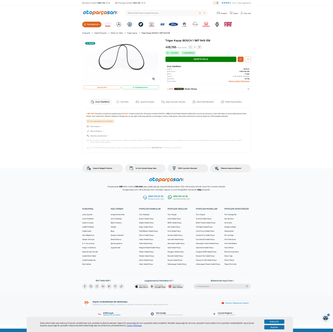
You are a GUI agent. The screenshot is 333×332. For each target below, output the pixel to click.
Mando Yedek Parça (146, 256)
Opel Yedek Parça (174, 248)
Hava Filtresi (229, 248)
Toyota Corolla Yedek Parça (206, 260)
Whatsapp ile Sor (141, 87)
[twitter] (91, 286)
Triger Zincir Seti (230, 264)
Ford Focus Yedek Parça (205, 231)
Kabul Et (274, 321)
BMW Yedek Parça (174, 223)
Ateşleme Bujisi (230, 227)
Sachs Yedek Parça (146, 260)
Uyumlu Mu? (102, 87)
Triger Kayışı (132, 33)
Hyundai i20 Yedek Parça (205, 239)
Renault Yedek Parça (175, 256)
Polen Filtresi (229, 260)
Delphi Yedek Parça (146, 223)
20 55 (103, 3)
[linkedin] (103, 286)
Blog (112, 231)
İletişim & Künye (88, 239)
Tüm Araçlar (172, 214)
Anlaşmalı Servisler (118, 214)
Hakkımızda (86, 231)
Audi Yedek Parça (174, 219)
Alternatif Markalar (205, 102)
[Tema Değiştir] (216, 2)
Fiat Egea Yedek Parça (204, 227)
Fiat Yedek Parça (174, 227)
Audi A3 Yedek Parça (203, 219)
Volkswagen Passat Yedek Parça (208, 264)
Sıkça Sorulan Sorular (175, 102)
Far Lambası (229, 235)
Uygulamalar (115, 248)
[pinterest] (115, 286)
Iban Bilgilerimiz (88, 235)
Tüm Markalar (144, 214)
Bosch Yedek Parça (146, 219)
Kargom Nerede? (117, 235)
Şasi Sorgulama (116, 243)
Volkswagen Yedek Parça (177, 264)
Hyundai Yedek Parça (176, 239)
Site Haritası (86, 264)
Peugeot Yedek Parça (176, 252)
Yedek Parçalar (100, 33)
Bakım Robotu (116, 223)
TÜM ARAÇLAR (92, 24)
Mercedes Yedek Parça (176, 243)
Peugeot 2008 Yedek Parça (206, 252)
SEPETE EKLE (201, 59)
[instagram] (97, 286)
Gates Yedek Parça (146, 239)
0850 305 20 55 (157, 148)
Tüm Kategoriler (230, 214)
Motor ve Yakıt (117, 33)
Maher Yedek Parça (146, 252)
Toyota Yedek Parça (175, 260)
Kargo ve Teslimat (89, 248)
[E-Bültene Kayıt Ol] (246, 286)
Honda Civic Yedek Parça (205, 235)
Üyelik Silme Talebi (89, 256)
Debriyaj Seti (229, 231)
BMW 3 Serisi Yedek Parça (205, 223)
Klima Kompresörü (231, 252)
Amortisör (228, 223)
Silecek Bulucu (116, 239)
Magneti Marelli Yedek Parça (149, 248)
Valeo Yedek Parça (146, 264)
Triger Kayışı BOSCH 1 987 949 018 (155, 33)
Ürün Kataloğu (116, 219)
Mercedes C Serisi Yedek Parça (207, 243)
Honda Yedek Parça (175, 235)
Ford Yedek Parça (174, 231)
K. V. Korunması (88, 243)
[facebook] (84, 286)
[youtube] (109, 286)
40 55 (139, 3)
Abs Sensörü (229, 219)
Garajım (113, 227)
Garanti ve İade (87, 223)
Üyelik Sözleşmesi (88, 260)
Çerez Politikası (134, 325)
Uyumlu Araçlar (147, 102)
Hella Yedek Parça (145, 243)
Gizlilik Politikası (88, 227)
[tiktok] (121, 286)
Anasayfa (86, 33)
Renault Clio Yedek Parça (205, 256)
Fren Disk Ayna (230, 239)
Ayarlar (274, 327)
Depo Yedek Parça (146, 227)
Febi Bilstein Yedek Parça (148, 231)
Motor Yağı (228, 256)
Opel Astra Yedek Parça (204, 248)
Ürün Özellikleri (102, 102)
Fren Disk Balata (230, 243)
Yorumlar (124, 102)
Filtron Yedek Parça (146, 235)
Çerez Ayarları (87, 214)
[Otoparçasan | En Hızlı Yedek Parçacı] (100, 13)
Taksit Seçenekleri (233, 102)
